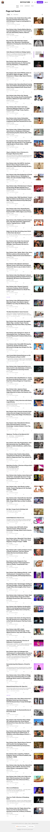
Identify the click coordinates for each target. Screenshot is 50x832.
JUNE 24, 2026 (9, 781)
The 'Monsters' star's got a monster (13, 511)
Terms (29, 823)
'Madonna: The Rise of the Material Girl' (17, 434)
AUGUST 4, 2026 (10, 257)
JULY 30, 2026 (9, 326)
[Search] (32, 2)
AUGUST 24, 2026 (10, 34)
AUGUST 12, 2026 (10, 168)
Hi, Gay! (8, 713)
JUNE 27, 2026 (9, 736)
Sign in (46, 2)
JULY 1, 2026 (9, 680)
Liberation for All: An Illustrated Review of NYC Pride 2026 (18, 710)
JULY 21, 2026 (9, 447)
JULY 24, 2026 (9, 416)
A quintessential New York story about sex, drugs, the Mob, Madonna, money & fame (18, 404)
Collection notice (34, 823)
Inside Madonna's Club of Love (15, 517)
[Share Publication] (35, 2)
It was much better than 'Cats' (12, 468)
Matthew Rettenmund (15, 24)
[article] (25, 22)
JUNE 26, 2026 (9, 758)
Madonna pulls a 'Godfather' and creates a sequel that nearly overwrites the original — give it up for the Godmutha (19, 644)
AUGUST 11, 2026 (10, 179)
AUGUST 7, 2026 (10, 213)
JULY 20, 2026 (9, 459)
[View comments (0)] (16, 26)
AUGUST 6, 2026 (10, 224)
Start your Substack (22, 826)
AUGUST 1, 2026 (10, 291)
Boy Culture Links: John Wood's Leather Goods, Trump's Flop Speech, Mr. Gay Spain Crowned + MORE (18, 488)
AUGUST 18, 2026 (10, 100)
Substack (19, 829)
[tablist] (12, 14)
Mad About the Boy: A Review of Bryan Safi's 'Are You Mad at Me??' (19, 466)
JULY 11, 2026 (9, 566)
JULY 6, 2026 (9, 622)
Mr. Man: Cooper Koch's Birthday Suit (17, 509)
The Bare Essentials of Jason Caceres (17, 312)
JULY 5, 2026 (9, 634)
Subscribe (40, 2)
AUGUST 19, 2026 (10, 89)
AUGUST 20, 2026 (10, 77)
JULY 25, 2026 (9, 382)
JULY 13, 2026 (9, 543)
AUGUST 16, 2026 (10, 123)
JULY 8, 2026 (9, 600)
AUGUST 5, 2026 (10, 246)
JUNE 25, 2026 (9, 770)
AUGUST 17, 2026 (10, 111)
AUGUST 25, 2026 (10, 22)
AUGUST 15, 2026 (10, 134)
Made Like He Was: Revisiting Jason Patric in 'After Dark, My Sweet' (18, 232)
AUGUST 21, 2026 (10, 66)
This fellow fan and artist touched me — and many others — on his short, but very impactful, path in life (19, 790)
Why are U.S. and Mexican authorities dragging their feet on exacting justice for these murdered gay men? (19, 54)
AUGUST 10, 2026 (10, 190)
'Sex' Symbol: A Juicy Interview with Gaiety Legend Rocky (19, 401)
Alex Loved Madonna (12, 788)
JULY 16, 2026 (9, 502)
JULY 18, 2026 (9, 480)
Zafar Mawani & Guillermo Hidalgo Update (18, 52)
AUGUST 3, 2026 (10, 268)
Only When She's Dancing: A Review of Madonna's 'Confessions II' (17, 641)
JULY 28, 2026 (9, 348)
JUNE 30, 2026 (9, 703)
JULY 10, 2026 (9, 577)
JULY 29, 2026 (9, 337)
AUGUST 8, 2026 (10, 202)
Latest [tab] (8, 14)
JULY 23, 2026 (9, 427)
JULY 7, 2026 (9, 611)
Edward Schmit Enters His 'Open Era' (16, 686)
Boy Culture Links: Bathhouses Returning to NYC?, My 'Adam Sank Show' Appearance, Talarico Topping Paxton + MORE (19, 221)
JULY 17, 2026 (9, 491)
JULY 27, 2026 (9, 371)
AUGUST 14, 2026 (10, 145)
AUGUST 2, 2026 (10, 280)
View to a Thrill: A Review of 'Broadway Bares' (17, 798)
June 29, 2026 (9, 724)
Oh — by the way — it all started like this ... (15, 436)
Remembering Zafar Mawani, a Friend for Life (18, 664)
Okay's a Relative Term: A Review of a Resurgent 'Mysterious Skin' (17, 153)
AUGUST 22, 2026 (10, 45)
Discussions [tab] (16, 14)
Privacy (26, 823)
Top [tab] (11, 14)
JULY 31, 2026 (9, 305)
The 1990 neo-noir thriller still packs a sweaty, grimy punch (18, 234)
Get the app (31, 826)
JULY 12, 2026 (9, 554)
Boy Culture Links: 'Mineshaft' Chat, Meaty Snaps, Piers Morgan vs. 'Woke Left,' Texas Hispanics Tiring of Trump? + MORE (18, 540)
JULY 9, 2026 (9, 588)
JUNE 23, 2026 (9, 813)
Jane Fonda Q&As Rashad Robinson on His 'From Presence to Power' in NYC (18, 356)
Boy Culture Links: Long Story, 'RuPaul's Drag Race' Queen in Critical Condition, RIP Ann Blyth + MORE (18, 755)
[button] (17, 5)
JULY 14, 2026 (9, 532)
